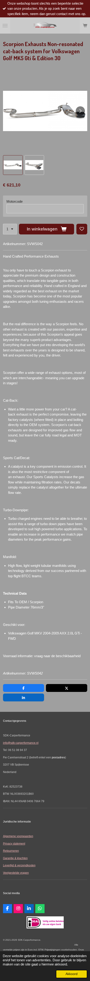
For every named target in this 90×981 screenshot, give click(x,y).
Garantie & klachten (15, 858)
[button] (13, 165)
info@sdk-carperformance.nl (21, 742)
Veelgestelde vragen (16, 872)
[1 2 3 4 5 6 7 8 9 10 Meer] (10, 229)
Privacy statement (14, 843)
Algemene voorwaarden (18, 836)
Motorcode (14, 201)
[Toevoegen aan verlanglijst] (81, 229)
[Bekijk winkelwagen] (85, 25)
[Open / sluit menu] (5, 25)
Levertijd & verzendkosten (19, 865)
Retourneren (11, 850)
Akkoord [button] (72, 974)
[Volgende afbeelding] (80, 111)
